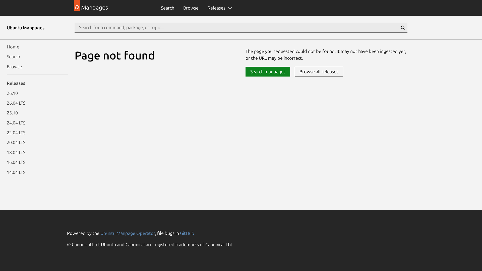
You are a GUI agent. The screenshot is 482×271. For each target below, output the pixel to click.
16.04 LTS (16, 162)
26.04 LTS (16, 102)
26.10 (12, 93)
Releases (216, 7)
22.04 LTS (16, 132)
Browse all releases (318, 71)
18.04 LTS (16, 152)
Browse (191, 7)
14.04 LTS (16, 172)
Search (167, 7)
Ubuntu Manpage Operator (127, 233)
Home (13, 46)
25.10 (12, 112)
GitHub (187, 233)
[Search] (402, 27)
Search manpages (267, 71)
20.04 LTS (16, 142)
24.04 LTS (16, 122)
